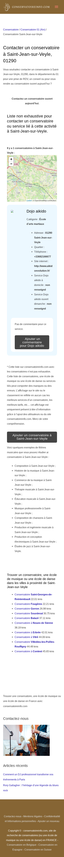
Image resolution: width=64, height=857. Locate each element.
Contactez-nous (12, 816)
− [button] (11, 164)
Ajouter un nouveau (48, 821)
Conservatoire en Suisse (38, 849)
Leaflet (29, 200)
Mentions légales (32, 816)
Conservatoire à (34, 622)
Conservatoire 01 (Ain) (33, 29)
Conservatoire (11, 29)
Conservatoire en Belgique (21, 844)
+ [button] (11, 159)
